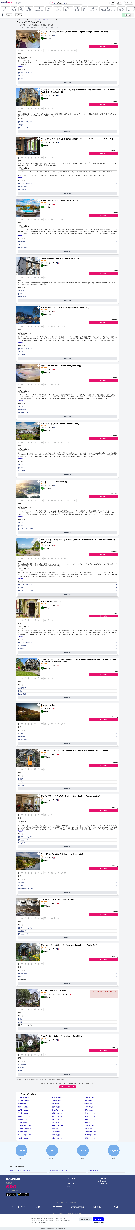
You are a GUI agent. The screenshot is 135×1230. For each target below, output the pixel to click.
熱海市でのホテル (23, 1104)
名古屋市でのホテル (24, 1100)
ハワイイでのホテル (24, 1116)
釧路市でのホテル (57, 1119)
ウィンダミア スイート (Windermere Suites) (58, 899)
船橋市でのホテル (23, 1132)
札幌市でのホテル (57, 1100)
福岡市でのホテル (90, 1110)
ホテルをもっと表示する (67, 1087)
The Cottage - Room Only (51, 601)
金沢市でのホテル (23, 1110)
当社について (71, 1178)
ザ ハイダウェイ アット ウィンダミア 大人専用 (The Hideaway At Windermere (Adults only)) (77, 139)
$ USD (112, 3)
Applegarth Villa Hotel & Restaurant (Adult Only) (61, 366)
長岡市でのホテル (90, 1122)
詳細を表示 (67, 82)
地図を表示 (128, 15)
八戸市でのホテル (90, 1125)
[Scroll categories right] (133, 9)
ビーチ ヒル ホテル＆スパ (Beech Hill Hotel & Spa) (60, 200)
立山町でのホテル (57, 1135)
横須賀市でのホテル (57, 1125)
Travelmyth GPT (103, 1183)
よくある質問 (102, 1178)
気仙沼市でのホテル (90, 1135)
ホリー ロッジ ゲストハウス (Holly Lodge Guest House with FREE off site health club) (74, 750)
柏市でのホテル (56, 1129)
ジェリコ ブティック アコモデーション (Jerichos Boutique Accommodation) (70, 796)
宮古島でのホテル (57, 1113)
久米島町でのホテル (90, 1132)
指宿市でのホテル (23, 1138)
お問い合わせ (102, 1181)
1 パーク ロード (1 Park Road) (53, 990)
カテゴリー (71, 1183)
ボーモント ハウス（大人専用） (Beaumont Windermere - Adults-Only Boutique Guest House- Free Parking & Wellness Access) (78, 660)
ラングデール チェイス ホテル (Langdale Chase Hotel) (62, 854)
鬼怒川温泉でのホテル (24, 1125)
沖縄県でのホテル (90, 1104)
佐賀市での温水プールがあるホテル (59, 1170)
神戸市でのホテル (23, 1113)
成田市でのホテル (90, 1119)
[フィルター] (2, 15)
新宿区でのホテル (23, 1107)
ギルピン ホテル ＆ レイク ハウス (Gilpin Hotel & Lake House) (65, 308)
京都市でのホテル (23, 1097)
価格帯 (8, 15)
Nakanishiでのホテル (24, 1135)
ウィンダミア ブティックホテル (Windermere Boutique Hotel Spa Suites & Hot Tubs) (74, 32)
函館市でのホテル (90, 1113)
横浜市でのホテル (57, 1097)
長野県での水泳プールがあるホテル (20, 1170)
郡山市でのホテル (57, 1122)
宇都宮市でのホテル (24, 1119)
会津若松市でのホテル (24, 1129)
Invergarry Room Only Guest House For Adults (60, 258)
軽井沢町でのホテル (57, 1110)
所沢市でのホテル (90, 1129)
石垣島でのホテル (57, 1107)
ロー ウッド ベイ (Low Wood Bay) (54, 482)
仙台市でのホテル (90, 1107)
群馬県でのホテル (90, 1138)
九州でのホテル (22, 1122)
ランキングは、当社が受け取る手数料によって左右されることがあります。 (36, 28)
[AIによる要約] (24, 58)
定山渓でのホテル (57, 1132)
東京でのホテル (89, 1100)
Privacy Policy (50, 1228)
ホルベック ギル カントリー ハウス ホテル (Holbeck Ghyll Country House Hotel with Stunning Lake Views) (78, 541)
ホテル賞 (70, 1186)
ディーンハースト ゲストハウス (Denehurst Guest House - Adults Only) (69, 945)
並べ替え (17, 15)
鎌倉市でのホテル (57, 1116)
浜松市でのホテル (90, 1116)
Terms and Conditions (60, 1228)
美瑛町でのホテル (57, 1138)
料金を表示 (103, 46)
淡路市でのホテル (57, 1104)
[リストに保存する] (38, 31)
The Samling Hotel (48, 705)
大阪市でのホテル (90, 1097)
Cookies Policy (42, 1228)
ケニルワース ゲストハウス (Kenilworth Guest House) (62, 1036)
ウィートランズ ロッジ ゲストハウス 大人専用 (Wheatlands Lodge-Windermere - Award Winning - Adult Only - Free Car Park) (79, 91)
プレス (69, 1181)
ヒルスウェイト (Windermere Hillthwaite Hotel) (60, 424)
